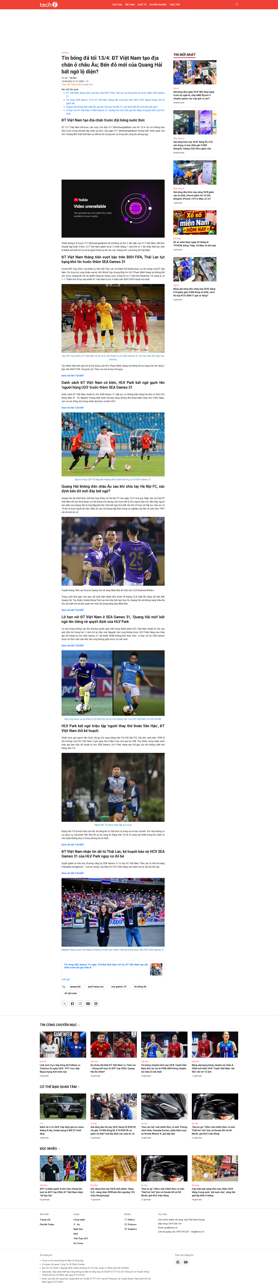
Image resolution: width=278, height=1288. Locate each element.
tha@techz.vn (197, 1231)
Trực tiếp (174, 4)
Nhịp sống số (178, 138)
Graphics (132, 1229)
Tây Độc (73, 78)
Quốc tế (142, 4)
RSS (76, 1234)
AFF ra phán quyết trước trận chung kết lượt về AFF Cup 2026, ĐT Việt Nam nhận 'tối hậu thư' (61, 1192)
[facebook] (72, 1003)
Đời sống (177, 238)
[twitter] (65, 1003)
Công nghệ (79, 1219)
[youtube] (88, 1003)
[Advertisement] (113, 159)
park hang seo (96, 986)
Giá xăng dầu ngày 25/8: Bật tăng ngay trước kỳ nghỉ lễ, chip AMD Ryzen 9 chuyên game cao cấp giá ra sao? (193, 95)
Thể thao (117, 4)
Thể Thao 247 (81, 1238)
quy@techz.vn (171, 1227)
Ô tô (41, 1123)
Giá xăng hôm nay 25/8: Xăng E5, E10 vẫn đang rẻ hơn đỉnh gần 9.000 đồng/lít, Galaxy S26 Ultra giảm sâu (193, 145)
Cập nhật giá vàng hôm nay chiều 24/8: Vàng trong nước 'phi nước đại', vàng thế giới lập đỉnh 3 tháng (213, 1192)
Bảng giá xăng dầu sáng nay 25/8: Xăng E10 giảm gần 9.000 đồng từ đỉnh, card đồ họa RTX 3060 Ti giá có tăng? (194, 292)
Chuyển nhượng (158, 4)
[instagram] (80, 1003)
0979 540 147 (175, 1223)
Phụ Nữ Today (47, 1224)
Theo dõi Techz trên (72, 84)
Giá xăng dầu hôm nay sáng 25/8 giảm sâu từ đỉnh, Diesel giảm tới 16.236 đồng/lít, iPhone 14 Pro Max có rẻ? (193, 195)
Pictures (132, 1224)
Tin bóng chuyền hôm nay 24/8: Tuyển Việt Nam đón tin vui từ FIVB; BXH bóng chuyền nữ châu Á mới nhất (163, 1068)
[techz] (49, 4)
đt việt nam (71, 993)
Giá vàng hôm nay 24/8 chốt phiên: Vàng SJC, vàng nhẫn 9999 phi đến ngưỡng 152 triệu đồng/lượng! (112, 1192)
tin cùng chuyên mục (59, 1025)
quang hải (75, 986)
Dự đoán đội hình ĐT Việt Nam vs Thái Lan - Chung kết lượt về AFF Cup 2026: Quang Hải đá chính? (113, 1068)
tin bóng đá (140, 986)
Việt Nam (130, 4)
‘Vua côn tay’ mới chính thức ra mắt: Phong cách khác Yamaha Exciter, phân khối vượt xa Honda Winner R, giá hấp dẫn (164, 1130)
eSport (176, 88)
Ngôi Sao (78, 1229)
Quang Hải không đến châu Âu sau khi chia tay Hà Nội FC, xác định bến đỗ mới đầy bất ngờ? (112, 106)
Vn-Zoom (78, 1243)
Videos (131, 1219)
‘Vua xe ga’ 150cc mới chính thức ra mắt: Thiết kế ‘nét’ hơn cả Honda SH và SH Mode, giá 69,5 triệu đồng (213, 1130)
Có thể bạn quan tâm (59, 1087)
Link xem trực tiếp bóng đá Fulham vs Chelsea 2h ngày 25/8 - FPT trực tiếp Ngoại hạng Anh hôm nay (60, 1068)
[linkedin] (96, 1003)
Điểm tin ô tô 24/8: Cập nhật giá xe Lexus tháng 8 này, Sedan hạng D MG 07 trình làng (62, 1130)
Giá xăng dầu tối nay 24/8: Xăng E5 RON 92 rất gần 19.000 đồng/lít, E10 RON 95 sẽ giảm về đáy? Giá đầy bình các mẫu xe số (113, 1130)
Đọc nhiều (49, 1149)
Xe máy (93, 1123)
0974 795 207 (183, 1231)
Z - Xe (77, 1224)
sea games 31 (119, 986)
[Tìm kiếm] (235, 4)
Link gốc (66, 979)
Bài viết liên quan (70, 89)
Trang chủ (45, 1219)
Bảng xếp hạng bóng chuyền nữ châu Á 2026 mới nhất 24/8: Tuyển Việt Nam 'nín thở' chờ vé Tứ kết (213, 1068)
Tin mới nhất (184, 55)
